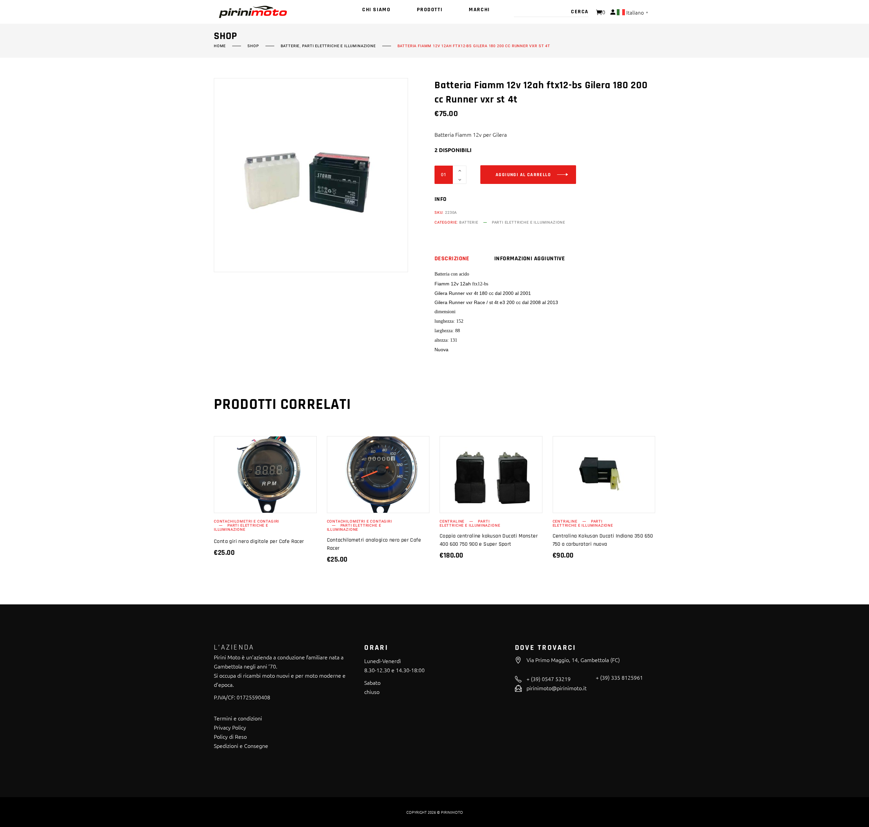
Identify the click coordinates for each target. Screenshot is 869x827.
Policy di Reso (230, 736)
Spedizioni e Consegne (241, 745)
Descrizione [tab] (451, 259)
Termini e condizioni (238, 718)
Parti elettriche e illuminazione (338, 46)
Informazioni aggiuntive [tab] (529, 259)
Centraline (452, 521)
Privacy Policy (230, 727)
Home (220, 46)
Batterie (290, 46)
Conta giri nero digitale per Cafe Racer (259, 541)
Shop (253, 46)
